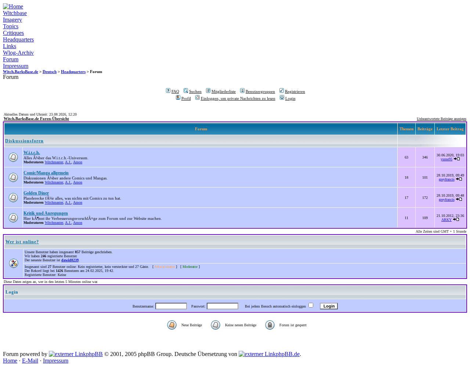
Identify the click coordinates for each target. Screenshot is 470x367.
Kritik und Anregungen (46, 213)
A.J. (68, 162)
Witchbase (15, 13)
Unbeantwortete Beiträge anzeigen (441, 119)
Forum (10, 59)
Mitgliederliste (224, 91)
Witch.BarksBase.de (20, 71)
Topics (10, 26)
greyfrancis (447, 179)
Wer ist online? (22, 241)
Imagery (12, 20)
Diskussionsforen (24, 140)
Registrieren (295, 91)
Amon (77, 162)
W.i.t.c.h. (32, 152)
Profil (186, 98)
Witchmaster (54, 162)
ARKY (446, 220)
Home (10, 360)
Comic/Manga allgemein (46, 172)
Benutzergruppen (260, 91)
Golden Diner (36, 193)
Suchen (195, 91)
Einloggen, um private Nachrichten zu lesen (238, 98)
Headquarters (18, 39)
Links (9, 46)
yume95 (446, 159)
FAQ (175, 91)
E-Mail (30, 360)
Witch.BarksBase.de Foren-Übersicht (36, 118)
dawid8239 (70, 260)
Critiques (13, 33)
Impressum (15, 66)
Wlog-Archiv (18, 53)
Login (290, 98)
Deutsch (50, 71)
